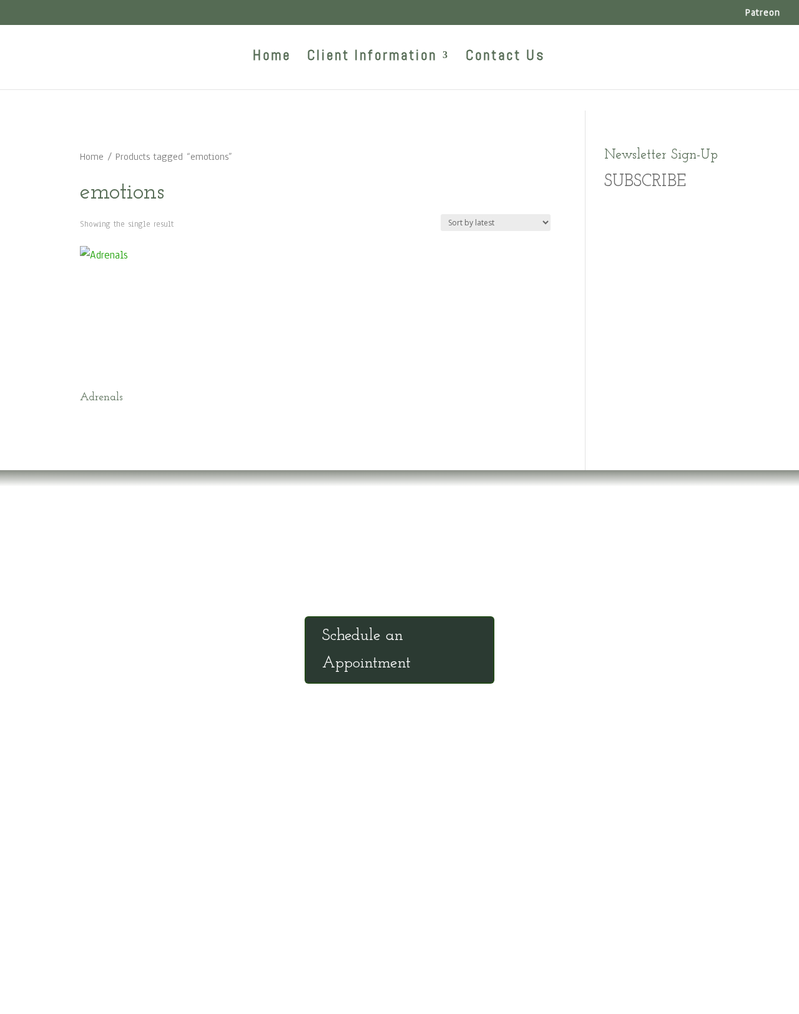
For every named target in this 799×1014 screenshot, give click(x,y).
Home (272, 57)
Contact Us (505, 57)
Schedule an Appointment (366, 650)
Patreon (762, 13)
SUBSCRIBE (645, 182)
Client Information (372, 57)
